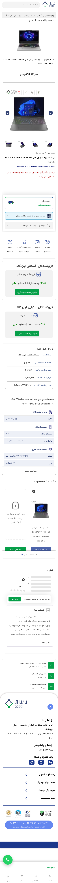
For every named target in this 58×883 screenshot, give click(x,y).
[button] (29, 203)
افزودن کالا (15, 549)
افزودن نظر (14, 599)
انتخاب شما (41, 549)
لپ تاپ (36, 15)
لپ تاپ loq (11, 15)
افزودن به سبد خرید (27, 292)
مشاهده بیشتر (30, 471)
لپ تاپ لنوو (24, 15)
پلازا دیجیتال (48, 15)
